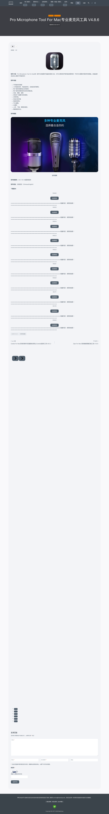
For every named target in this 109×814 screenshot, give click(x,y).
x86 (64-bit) (57, 15)
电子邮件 (43, 760)
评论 (13, 740)
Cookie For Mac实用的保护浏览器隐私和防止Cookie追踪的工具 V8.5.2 (31, 342)
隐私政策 (49, 801)
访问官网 (54, 175)
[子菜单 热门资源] (25, 5)
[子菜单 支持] (65, 5)
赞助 (72, 3)
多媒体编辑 (51, 15)
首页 (21, 3)
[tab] (16, 709)
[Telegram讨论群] (92, 3)
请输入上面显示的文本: (16, 774)
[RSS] (95, 3)
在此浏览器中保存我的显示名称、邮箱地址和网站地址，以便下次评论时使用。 (31, 764)
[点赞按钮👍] (13, 46)
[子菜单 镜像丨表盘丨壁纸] (51, 5)
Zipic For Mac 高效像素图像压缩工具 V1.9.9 (85, 342)
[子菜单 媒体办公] (34, 5)
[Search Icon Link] (89, 3)
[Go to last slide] (15, 358)
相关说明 (54, 801)
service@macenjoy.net (59, 797)
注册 (84, 3)
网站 (72, 760)
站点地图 (60, 801)
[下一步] (22, 358)
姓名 (13, 760)
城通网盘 (54, 198)
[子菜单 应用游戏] (42, 5)
